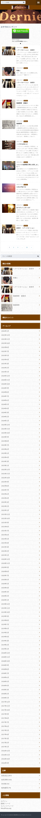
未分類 (5, 784)
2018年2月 (5, 694)
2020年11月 (5, 563)
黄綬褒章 (16, 305)
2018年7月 (5, 673)
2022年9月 (5, 482)
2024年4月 (5, 408)
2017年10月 (5, 710)
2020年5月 (5, 584)
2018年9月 (5, 665)
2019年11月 (5, 608)
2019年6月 (5, 628)
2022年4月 (5, 498)
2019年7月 (5, 624)
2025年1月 (5, 372)
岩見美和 (6, 780)
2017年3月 (5, 738)
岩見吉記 (6, 775)
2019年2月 (5, 645)
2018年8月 (5, 669)
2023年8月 (5, 441)
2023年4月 (5, 457)
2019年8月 (5, 620)
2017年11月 (5, 706)
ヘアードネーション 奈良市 (23, 269)
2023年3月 (5, 461)
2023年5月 (5, 453)
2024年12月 (5, 376)
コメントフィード (7, 806)
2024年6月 (5, 400)
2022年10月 (5, 478)
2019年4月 (5, 637)
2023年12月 (5, 425)
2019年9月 (5, 616)
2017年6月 (5, 726)
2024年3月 (5, 412)
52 (27, 247)
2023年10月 (5, 433)
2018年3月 (5, 689)
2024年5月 (5, 404)
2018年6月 (5, 677)
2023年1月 (5, 465)
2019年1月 (5, 649)
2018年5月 (5, 681)
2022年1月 (5, 510)
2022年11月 (5, 473)
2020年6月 (5, 579)
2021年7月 (5, 531)
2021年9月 (5, 522)
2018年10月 (5, 661)
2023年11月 (5, 429)
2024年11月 (5, 380)
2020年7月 (5, 575)
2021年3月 (5, 547)
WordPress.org (6, 808)
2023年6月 (5, 449)
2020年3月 (5, 592)
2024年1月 (5, 421)
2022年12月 (5, 469)
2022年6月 (5, 494)
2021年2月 (5, 551)
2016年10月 (5, 759)
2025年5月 (5, 355)
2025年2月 (5, 368)
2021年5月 (5, 539)
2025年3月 (5, 363)
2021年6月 (5, 535)
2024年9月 (5, 388)
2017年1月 (5, 747)
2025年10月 (5, 343)
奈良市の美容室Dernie (15, 815)
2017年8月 (5, 718)
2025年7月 (5, 351)
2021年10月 (5, 518)
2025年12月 (5, 335)
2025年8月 (5, 347)
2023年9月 (5, 437)
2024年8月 (5, 392)
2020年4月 (5, 588)
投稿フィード (5, 803)
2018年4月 (5, 685)
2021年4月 (5, 543)
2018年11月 (5, 657)
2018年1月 (5, 698)
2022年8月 (5, 486)
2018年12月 (5, 653)
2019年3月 (5, 641)
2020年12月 (5, 559)
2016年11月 (5, 755)
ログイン (4, 801)
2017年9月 (5, 714)
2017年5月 (5, 730)
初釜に (15, 278)
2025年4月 (5, 359)
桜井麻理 (6, 788)
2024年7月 (5, 396)
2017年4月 (5, 734)
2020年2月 (5, 596)
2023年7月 (5, 445)
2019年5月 (5, 632)
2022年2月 (5, 506)
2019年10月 (5, 612)
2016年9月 (5, 763)
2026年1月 (5, 331)
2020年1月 (5, 600)
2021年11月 (5, 514)
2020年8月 (5, 571)
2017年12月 (5, 702)
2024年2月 (5, 416)
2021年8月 (5, 526)
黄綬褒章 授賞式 (19, 296)
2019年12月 (5, 604)
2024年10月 (5, 384)
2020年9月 (5, 567)
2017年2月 (5, 742)
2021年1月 (5, 555)
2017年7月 (5, 722)
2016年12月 (5, 751)
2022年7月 (5, 490)
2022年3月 (5, 502)
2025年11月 (5, 339)
